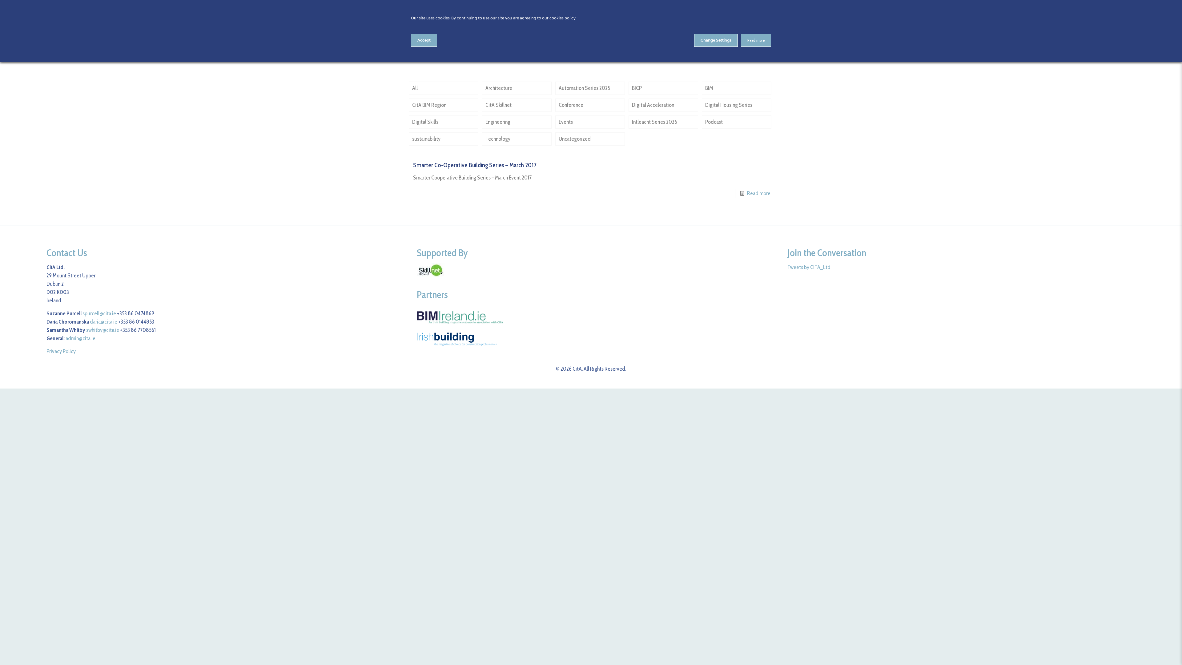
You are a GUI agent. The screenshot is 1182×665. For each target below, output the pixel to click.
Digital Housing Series (728, 105)
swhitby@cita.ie (102, 330)
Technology (497, 138)
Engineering (497, 122)
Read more (758, 193)
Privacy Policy (61, 351)
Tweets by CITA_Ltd (808, 267)
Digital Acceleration (653, 105)
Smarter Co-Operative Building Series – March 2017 (475, 165)
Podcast (714, 122)
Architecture (498, 88)
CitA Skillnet (498, 105)
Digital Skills (425, 122)
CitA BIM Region (429, 105)
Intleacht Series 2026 (654, 122)
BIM (709, 88)
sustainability (426, 138)
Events (566, 122)
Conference (571, 105)
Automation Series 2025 (584, 88)
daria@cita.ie (103, 321)
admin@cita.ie (80, 338)
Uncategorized (575, 138)
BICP (637, 88)
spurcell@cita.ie (99, 313)
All (415, 88)
